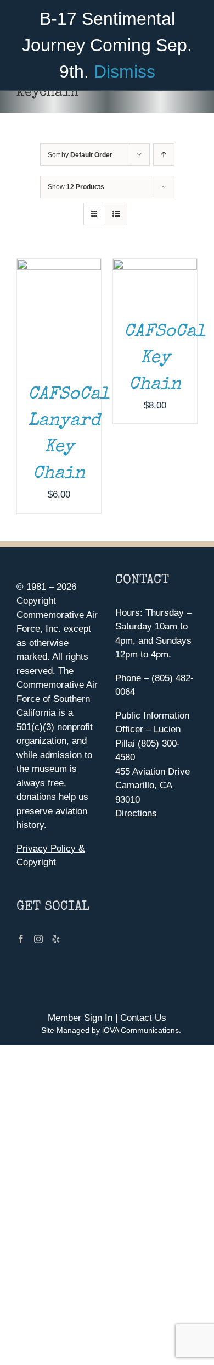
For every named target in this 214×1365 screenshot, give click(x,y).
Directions (136, 813)
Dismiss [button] (124, 71)
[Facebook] (20, 939)
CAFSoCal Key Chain (164, 358)
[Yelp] (56, 939)
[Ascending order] (163, 154)
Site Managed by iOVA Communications (110, 1030)
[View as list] (116, 214)
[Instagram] (38, 939)
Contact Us (143, 1018)
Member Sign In (80, 1018)
